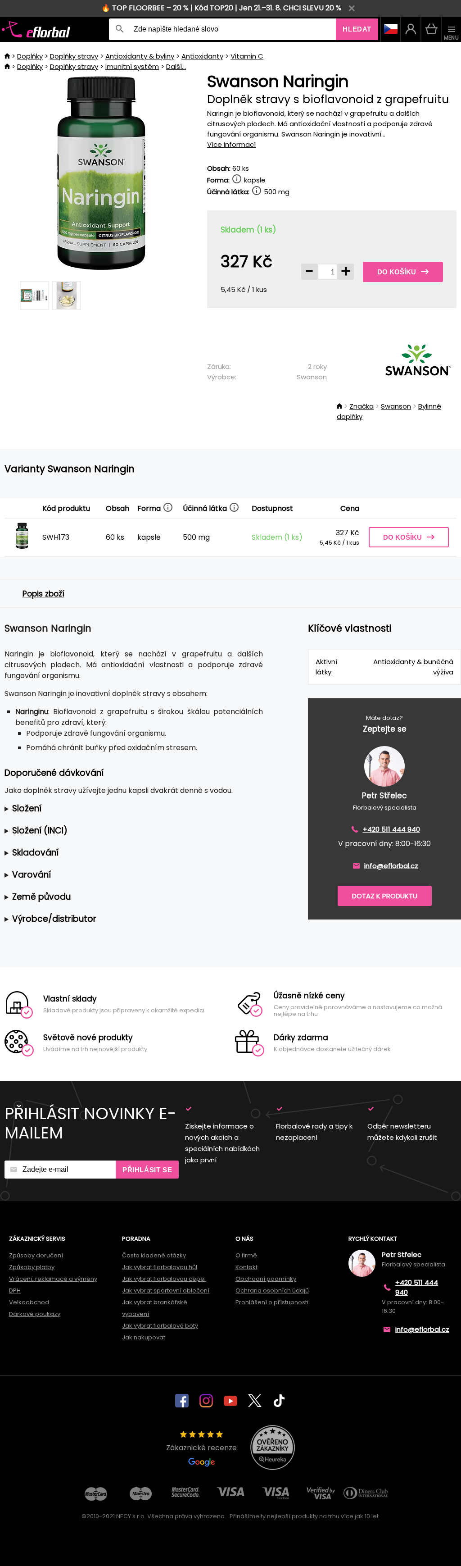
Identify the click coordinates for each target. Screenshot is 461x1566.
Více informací (231, 144)
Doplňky (30, 56)
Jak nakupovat (143, 1337)
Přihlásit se (147, 1170)
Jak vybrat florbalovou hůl (159, 1267)
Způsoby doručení (36, 1255)
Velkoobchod (29, 1302)
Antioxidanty (202, 56)
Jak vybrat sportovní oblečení (165, 1290)
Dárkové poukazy (34, 1314)
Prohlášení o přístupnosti (271, 1302)
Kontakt (246, 1267)
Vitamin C (246, 56)
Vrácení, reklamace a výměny (53, 1279)
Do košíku (396, 272)
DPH (15, 1290)
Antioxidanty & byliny (139, 56)
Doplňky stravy (74, 56)
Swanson (312, 377)
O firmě (246, 1255)
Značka (361, 406)
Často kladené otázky (154, 1255)
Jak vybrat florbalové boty (160, 1325)
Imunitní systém (132, 66)
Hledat (357, 29)
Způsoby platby (31, 1267)
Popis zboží (43, 593)
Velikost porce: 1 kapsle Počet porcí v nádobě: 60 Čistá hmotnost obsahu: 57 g (129, 809)
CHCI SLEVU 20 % (312, 8)
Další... (176, 66)
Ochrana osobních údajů (272, 1290)
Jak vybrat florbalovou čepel (164, 1279)
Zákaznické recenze (201, 1448)
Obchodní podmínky (265, 1279)
